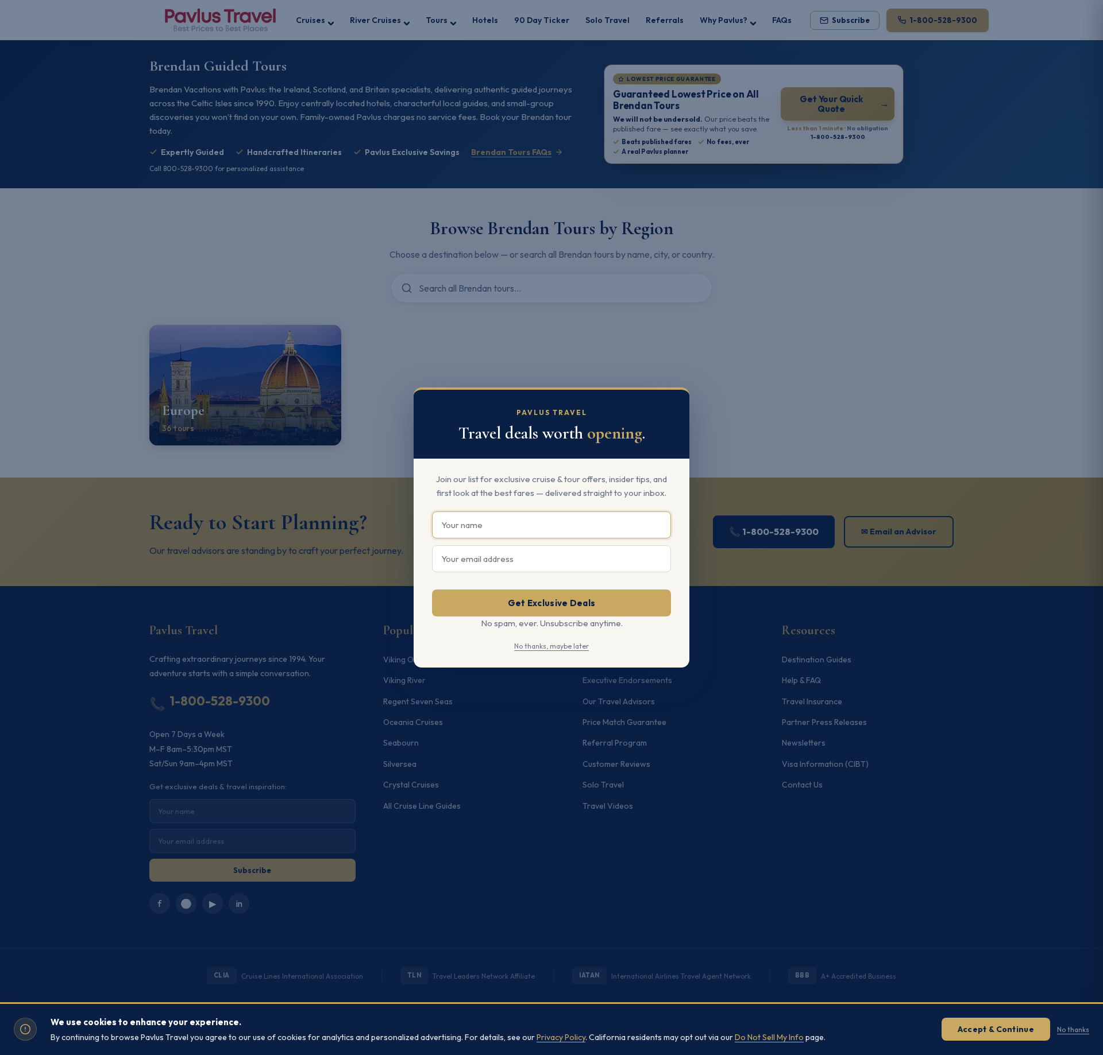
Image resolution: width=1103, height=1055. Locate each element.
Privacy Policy (561, 1037)
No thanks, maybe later (551, 646)
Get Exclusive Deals (552, 603)
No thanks (1073, 1029)
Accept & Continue (996, 1029)
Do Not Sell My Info (769, 1037)
